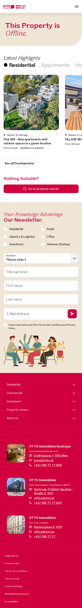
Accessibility (11, 601)
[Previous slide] (8, 114)
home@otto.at (44, 460)
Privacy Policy (12, 563)
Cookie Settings (13, 586)
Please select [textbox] (16, 259)
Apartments (55, 65)
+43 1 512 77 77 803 (48, 503)
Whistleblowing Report (17, 593)
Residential (22, 65)
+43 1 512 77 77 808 (48, 465)
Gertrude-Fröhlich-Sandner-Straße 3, (53, 491)
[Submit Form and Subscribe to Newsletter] (72, 313)
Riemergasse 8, (48, 527)
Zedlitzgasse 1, (51, 455)
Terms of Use (12, 578)
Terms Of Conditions (16, 570)
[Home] (14, 6)
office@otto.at (44, 498)
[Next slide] (74, 114)
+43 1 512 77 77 (44, 536)
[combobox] (41, 258)
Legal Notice (11, 555)
